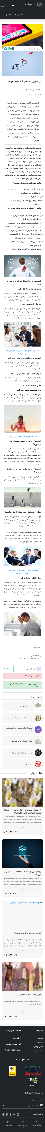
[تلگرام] (14, 1115)
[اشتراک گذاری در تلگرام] (5, 48)
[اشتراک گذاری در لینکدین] (24, 659)
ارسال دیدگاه (8, 668)
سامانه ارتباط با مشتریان (12, 1050)
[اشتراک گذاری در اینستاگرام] (35, 659)
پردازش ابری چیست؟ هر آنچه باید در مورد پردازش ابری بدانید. (22, 873)
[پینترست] (3, 1115)
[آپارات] (7, 1115)
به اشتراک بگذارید (35, 656)
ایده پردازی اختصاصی (13, 1044)
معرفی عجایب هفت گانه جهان (30, 994)
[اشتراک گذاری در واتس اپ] (9, 48)
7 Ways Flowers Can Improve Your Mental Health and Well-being (22, 811)
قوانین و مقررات (37, 1046)
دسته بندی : (37, 94)
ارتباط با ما (39, 1042)
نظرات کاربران (32, 668)
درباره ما (40, 1038)
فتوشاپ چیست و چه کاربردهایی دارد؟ (27, 933)
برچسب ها (37, 647)
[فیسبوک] (10, 1115)
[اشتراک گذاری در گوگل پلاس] (32, 659)
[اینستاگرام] (17, 1115)
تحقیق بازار (17, 1038)
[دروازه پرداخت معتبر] (12, 1075)
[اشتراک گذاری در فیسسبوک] (12, 48)
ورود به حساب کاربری (13, 14)
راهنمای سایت (38, 1050)
